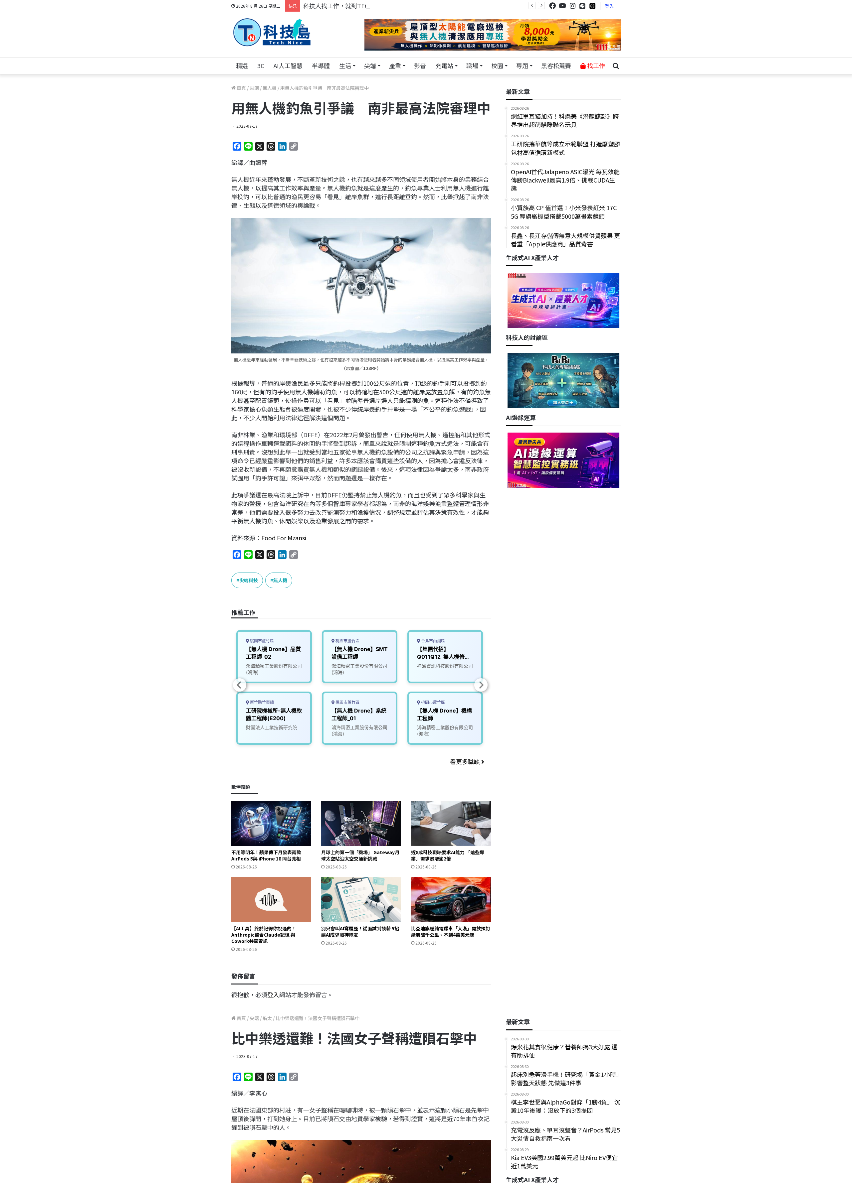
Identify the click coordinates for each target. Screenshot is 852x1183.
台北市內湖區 (432, 640)
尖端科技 (248, 580)
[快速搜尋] (616, 66)
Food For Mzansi (283, 537)
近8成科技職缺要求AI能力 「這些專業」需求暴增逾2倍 (447, 855)
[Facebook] (552, 6)
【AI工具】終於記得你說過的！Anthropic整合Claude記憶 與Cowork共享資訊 (263, 934)
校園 (497, 65)
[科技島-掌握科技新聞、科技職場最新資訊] (272, 32)
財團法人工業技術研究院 (271, 727)
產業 (395, 65)
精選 (242, 65)
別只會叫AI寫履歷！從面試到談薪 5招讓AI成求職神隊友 (360, 931)
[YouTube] (562, 6)
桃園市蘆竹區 (261, 640)
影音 (420, 65)
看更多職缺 (465, 761)
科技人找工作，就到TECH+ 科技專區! (353, 5)
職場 (472, 65)
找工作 (595, 65)
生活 (345, 65)
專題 (522, 65)
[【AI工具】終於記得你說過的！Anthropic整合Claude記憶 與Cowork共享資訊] (271, 899)
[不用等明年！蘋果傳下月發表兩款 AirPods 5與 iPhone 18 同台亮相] (271, 823)
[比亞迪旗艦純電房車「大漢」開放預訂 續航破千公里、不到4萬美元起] (451, 899)
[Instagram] (572, 6)
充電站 (444, 65)
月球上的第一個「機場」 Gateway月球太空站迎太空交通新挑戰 (360, 855)
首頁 (241, 87)
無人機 (270, 87)
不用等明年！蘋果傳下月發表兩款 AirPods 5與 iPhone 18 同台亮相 (266, 855)
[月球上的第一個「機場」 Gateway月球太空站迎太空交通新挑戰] (361, 823)
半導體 (321, 65)
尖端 (370, 65)
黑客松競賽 (556, 65)
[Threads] (592, 6)
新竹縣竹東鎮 (261, 702)
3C (260, 65)
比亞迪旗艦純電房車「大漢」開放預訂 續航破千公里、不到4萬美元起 (450, 931)
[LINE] (582, 6)
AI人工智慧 (288, 65)
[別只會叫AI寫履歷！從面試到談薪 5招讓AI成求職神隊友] (361, 899)
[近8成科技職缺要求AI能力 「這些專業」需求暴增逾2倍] (451, 823)
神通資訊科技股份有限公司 (445, 666)
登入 (609, 6)
